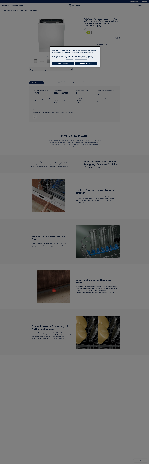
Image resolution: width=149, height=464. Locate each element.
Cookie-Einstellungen (63, 63)
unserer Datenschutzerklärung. (81, 59)
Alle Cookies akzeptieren (86, 63)
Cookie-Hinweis (69, 59)
